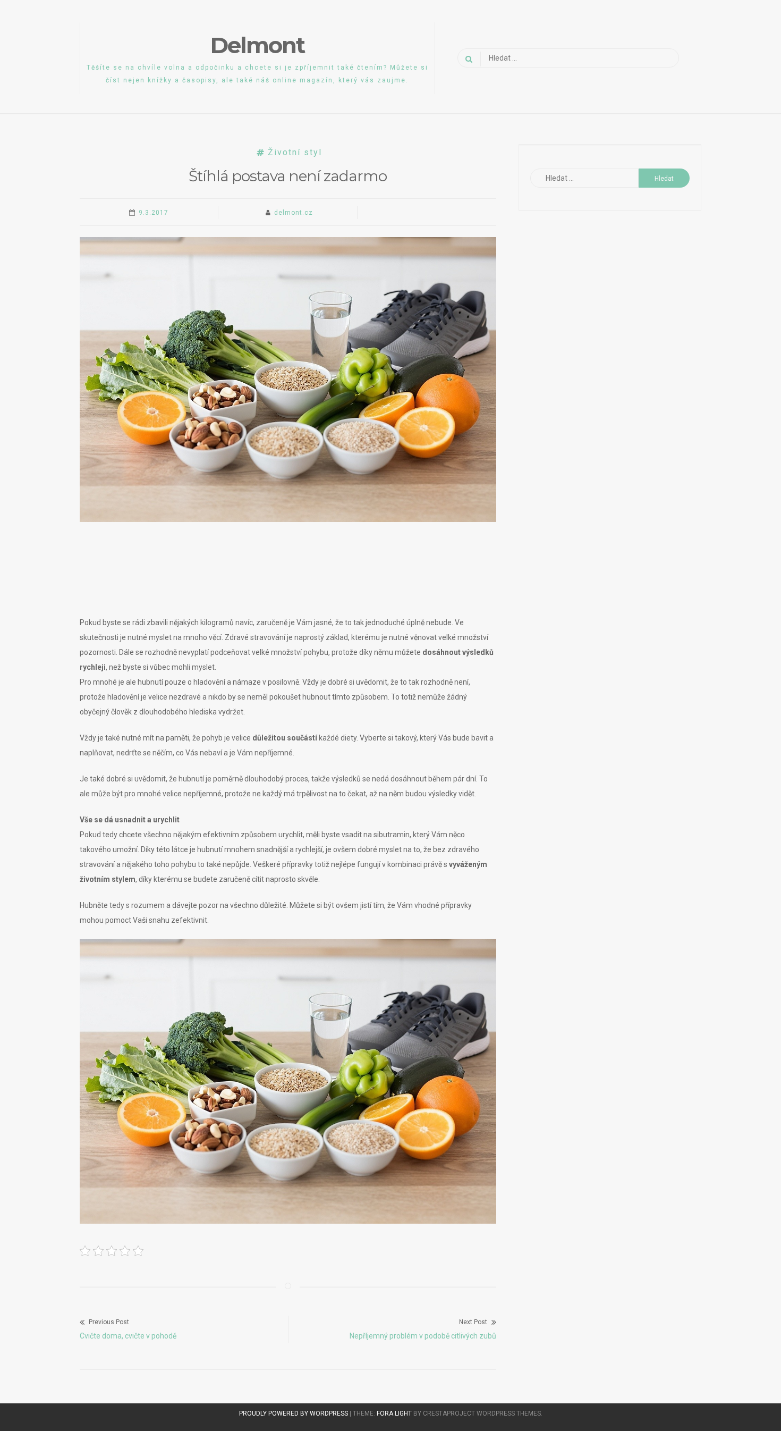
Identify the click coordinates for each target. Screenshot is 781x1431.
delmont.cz (293, 212)
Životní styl (295, 152)
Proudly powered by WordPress (294, 1413)
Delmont (257, 45)
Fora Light (394, 1413)
